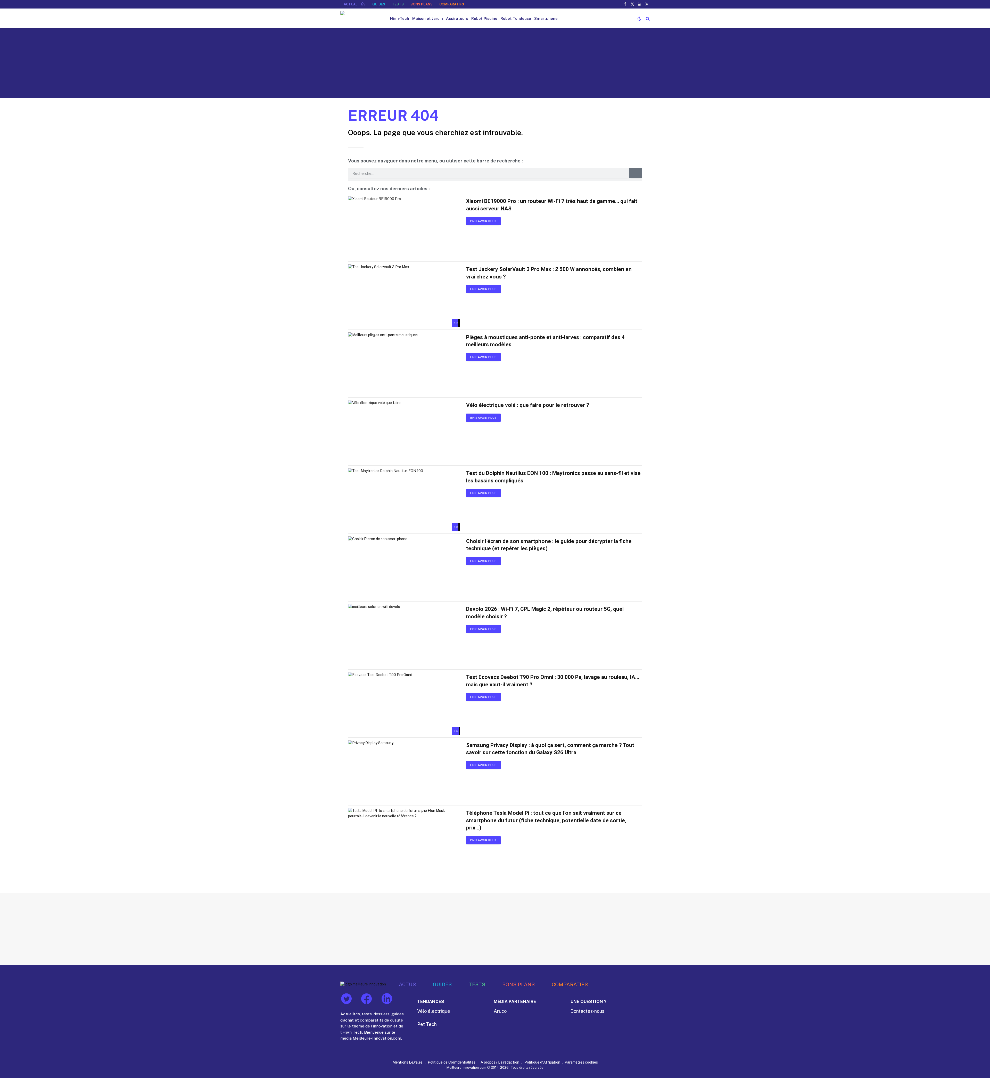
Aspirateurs (457, 18)
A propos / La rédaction (500, 1062)
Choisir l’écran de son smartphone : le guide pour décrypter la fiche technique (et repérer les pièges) (549, 545)
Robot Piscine (484, 18)
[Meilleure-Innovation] (360, 18)
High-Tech (399, 18)
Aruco (500, 1011)
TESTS (398, 4)
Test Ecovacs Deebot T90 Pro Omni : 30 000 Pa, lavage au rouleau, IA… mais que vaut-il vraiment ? (552, 681)
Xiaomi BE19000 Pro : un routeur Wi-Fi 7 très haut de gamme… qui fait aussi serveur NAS (551, 205)
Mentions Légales (407, 1062)
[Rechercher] (647, 18)
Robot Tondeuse (515, 18)
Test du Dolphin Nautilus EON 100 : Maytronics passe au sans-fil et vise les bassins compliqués (553, 477)
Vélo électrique (433, 1011)
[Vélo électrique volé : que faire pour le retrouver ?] (404, 431)
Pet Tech (427, 1024)
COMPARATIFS (451, 4)
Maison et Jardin (427, 18)
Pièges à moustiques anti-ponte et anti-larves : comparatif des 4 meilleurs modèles (545, 341)
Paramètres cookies (581, 1062)
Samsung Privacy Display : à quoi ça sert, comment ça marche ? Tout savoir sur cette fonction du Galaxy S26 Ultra (550, 749)
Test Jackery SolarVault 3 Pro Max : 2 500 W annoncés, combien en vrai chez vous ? (549, 273)
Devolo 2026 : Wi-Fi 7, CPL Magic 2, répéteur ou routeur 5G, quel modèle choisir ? (545, 613)
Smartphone (546, 18)
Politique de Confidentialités (451, 1062)
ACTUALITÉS (355, 4)
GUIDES (378, 4)
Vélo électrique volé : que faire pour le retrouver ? (527, 405)
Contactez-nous (587, 1011)
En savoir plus (483, 221)
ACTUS (407, 984)
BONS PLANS (421, 4)
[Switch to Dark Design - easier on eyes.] (639, 19)
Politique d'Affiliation (542, 1062)
